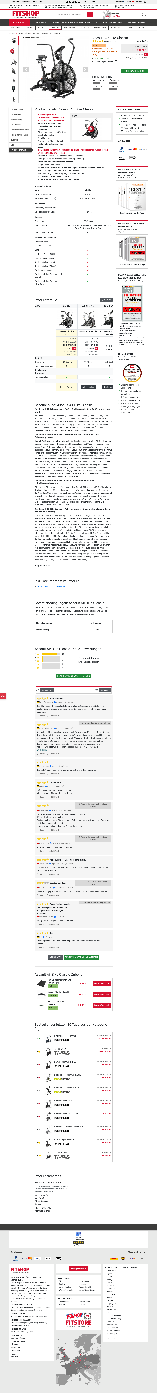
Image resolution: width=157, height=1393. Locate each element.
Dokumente (16, 125)
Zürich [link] (30, 1332)
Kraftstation (111, 1283)
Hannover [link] (22, 1291)
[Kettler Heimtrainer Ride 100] (48, 1116)
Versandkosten (65, 1287)
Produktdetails (17, 110)
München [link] (46, 1293)
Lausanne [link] (23, 1332)
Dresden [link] (47, 1285)
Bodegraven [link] (24, 1323)
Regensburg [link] (30, 1296)
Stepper (109, 1313)
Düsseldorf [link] (15, 1288)
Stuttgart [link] (32, 1299)
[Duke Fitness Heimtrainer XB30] (48, 1090)
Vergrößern (107, 300)
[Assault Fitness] (32, 38)
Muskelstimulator (113, 1331)
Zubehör (14, 140)
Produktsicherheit (18, 150)
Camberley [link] (38, 1308)
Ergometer (35, 33)
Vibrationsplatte (113, 1334)
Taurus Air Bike (60, 1153)
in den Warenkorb (135, 71)
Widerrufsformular (66, 1290)
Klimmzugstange (113, 1328)
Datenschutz (84, 1281)
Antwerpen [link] (15, 1338)
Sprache (128, 2)
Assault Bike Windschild (58, 992)
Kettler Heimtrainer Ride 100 (66, 1114)
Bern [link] (17, 1332)
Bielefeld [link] (33, 1283)
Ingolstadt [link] (30, 1291)
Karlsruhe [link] (39, 1291)
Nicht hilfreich (53, 716)
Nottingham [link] (38, 1310)
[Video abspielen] (91, 129)
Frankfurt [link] (36, 1288)
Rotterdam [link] (24, 1325)
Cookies (62, 1284)
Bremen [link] (32, 1285)
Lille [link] (12, 1344)
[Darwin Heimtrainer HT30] (48, 1064)
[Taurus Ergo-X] (48, 1051)
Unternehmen (15, 2)
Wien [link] (45, 1316)
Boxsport (110, 1301)
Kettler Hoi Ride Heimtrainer (66, 1036)
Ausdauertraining (20, 23)
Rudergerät (111, 1280)
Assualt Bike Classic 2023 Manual (52, 586)
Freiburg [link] (43, 1288)
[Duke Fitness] (62, 1079)
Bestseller (15, 145)
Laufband (110, 1277)
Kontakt (41, 2)
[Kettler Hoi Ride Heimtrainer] (48, 1038)
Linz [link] (33, 1316)
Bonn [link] (47, 1283)
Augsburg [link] (21, 1283)
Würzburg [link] (14, 1301)
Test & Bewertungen (19, 135)
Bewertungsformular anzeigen (73, 676)
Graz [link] (12, 1316)
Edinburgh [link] (46, 1308)
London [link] (21, 1310)
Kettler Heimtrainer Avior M (65, 1101)
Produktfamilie (17, 115)
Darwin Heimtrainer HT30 (65, 1062)
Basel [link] (13, 1332)
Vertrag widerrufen (78, 1269)
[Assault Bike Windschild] (41, 994)
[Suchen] (90, 14)
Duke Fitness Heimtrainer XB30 (67, 1088)
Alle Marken (111, 1339)
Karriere (34, 2)
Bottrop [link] (13, 1285)
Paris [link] (16, 1344)
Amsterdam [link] (15, 1323)
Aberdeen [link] (14, 1308)
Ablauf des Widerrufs (87, 1290)
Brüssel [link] (22, 1338)
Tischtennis (111, 1289)
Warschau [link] (14, 1357)
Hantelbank (111, 1292)
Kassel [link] (45, 1291)
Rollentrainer (111, 1310)
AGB (61, 1281)
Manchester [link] (29, 1310)
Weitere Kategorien (136, 23)
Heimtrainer (111, 1307)
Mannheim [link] (38, 1293)
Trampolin (110, 1286)
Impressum (26, 2)
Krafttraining (40, 23)
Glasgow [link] (14, 1310)
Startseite (12, 33)
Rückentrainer (112, 1325)
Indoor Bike (111, 1295)
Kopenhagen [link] (15, 1350)
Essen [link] (29, 1288)
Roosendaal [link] (15, 1325)
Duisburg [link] (23, 1288)
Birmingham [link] (28, 1308)
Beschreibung (16, 120)
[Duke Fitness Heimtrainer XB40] (48, 1077)
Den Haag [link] (34, 1323)
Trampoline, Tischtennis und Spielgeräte (71, 23)
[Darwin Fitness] (62, 1066)
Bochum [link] (40, 1283)
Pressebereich (84, 1302)
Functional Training (114, 1319)
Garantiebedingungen (20, 130)
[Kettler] (62, 1040)
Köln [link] (19, 1293)
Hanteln (110, 1298)
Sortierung (46, 690)
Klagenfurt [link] (27, 1316)
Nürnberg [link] (21, 1296)
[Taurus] (62, 1053)
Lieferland (118, 2)
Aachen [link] (13, 1283)
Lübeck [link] (30, 1293)
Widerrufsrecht (85, 1287)
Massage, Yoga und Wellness (109, 23)
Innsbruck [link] (19, 1316)
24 (63, 654)
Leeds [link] (21, 1308)
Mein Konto (139, 2)
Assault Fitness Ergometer (51, 33)
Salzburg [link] (39, 1316)
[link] (122, 149)
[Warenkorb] (144, 14)
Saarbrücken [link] (15, 1299)
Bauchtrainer (112, 1322)
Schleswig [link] (25, 1299)
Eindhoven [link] (42, 1323)
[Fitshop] (26, 14)
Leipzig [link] (24, 1293)
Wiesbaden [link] (41, 1299)
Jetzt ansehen (88, 387)
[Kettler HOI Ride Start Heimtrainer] (48, 1129)
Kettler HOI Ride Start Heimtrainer (68, 1127)
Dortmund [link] (39, 1285)
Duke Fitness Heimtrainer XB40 (67, 1075)
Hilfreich (41, 716)
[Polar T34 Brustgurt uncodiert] (41, 1005)
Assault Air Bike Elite (88, 331)
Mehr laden (55, 957)
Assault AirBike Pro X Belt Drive (109, 333)
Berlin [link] (27, 1283)
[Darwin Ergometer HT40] (48, 1142)
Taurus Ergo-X (60, 1049)
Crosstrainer (111, 1271)
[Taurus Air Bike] (48, 1155)
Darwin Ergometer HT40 (64, 1140)
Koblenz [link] (14, 1293)
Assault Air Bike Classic (67, 333)
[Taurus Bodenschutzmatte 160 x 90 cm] (41, 983)
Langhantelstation (114, 1316)
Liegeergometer (112, 1304)
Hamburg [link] (14, 1291)
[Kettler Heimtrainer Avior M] (48, 1103)
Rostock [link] (38, 1296)
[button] (14, 40)
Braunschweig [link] (22, 1285)
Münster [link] (14, 1296)
